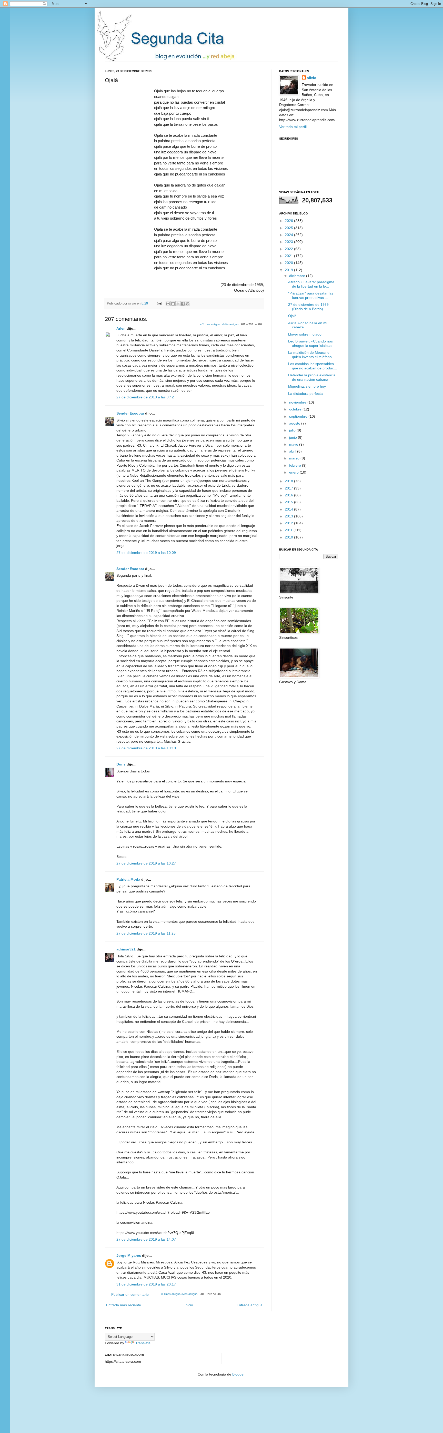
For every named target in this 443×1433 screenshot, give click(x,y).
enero (294, 472)
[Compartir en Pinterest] (187, 303)
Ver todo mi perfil (293, 127)
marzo (294, 458)
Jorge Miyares (128, 1255)
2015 (289, 502)
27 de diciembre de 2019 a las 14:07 (146, 1239)
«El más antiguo (210, 324)
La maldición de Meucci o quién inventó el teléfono (310, 354)
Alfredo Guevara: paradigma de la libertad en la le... (311, 284)
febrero (295, 465)
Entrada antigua (250, 1305)
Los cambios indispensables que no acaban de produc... (312, 366)
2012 (289, 523)
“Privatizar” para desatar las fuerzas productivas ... (310, 295)
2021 (289, 256)
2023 (289, 242)
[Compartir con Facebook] (182, 303)
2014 (289, 509)
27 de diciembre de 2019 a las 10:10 (146, 748)
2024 (289, 235)
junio (293, 437)
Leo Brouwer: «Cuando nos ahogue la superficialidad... (312, 343)
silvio (311, 78)
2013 (289, 516)
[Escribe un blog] (173, 303)
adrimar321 (126, 949)
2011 (289, 530)
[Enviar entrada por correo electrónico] (159, 303)
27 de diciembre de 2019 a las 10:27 (146, 863)
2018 (289, 481)
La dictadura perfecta (305, 393)
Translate (142, 1343)
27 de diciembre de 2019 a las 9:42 (145, 397)
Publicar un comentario (130, 1294)
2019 (289, 270)
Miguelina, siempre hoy (307, 386)
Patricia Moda (128, 879)
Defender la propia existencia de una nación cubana (312, 377)
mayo (294, 444)
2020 (289, 263)
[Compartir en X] (177, 303)
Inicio (189, 1305)
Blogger (238, 1374)
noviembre (298, 402)
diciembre (297, 276)
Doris (121, 764)
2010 (289, 537)
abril (293, 451)
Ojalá (292, 316)
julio (293, 430)
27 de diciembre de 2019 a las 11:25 (146, 933)
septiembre (298, 416)
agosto (295, 423)
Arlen (121, 328)
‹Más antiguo (230, 324)
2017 (289, 488)
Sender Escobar (130, 413)
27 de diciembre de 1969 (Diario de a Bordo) (308, 306)
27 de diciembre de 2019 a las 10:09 (146, 553)
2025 (289, 228)
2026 (289, 221)
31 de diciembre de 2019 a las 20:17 (146, 1284)
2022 (289, 249)
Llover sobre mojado (304, 334)
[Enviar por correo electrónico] (168, 303)
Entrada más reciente (123, 1305)
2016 (289, 495)
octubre (296, 409)
